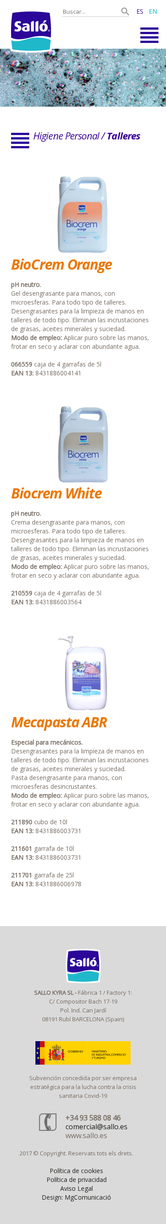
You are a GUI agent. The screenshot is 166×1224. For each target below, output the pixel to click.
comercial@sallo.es (96, 1126)
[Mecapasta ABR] (83, 710)
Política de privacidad (76, 1179)
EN (153, 11)
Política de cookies (76, 1170)
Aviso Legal (76, 1188)
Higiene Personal (66, 135)
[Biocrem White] (83, 481)
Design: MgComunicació (76, 1197)
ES (139, 11)
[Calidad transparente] (83, 78)
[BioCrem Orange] (83, 252)
